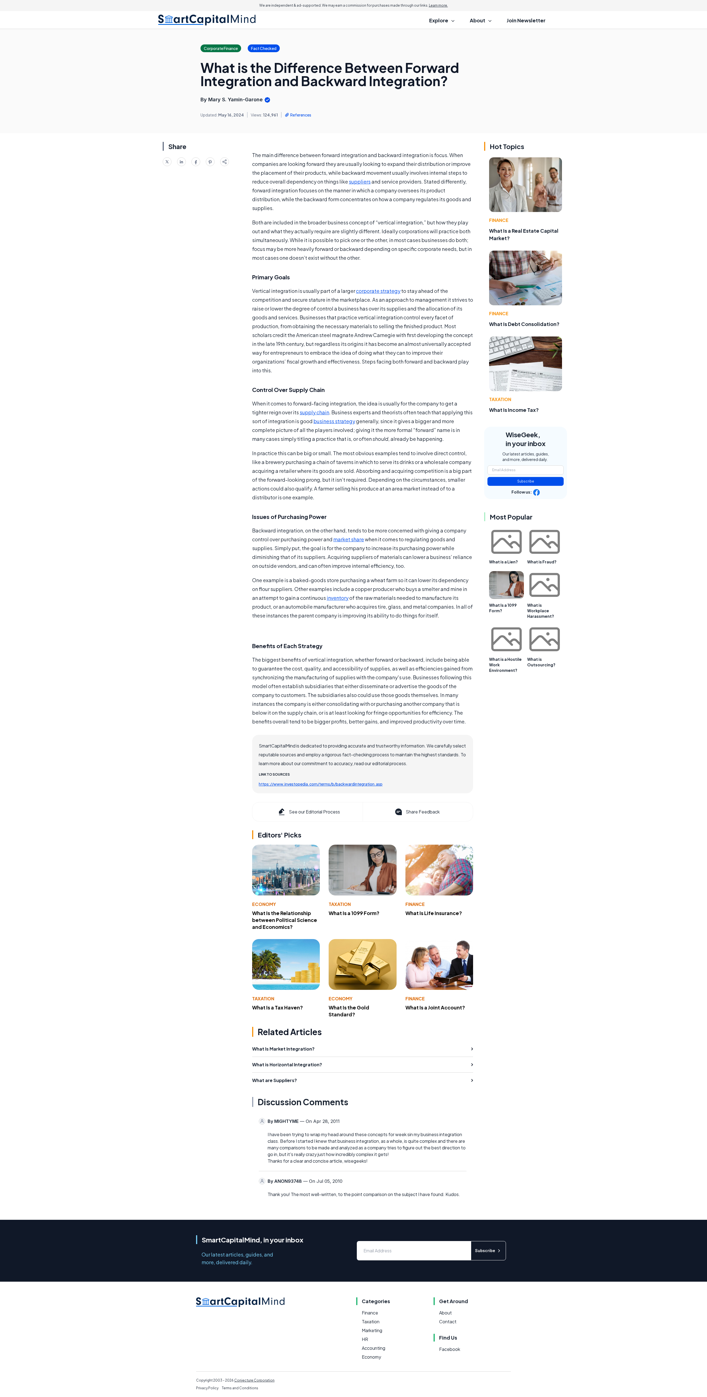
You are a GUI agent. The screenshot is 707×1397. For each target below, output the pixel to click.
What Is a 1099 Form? (354, 913)
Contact (448, 1321)
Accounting (373, 1348)
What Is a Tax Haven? (277, 1007)
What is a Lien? (503, 561)
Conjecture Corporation (254, 1380)
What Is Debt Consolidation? (524, 324)
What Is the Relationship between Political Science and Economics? (284, 920)
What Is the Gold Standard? (349, 1010)
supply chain (314, 412)
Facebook (449, 1349)
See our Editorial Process (314, 812)
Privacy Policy (207, 1388)
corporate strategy (378, 291)
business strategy (334, 421)
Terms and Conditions (240, 1388)
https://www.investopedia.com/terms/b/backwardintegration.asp (320, 783)
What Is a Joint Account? (435, 1007)
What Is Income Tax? (514, 410)
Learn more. (438, 5)
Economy (264, 904)
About (445, 1313)
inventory (338, 598)
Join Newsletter (526, 20)
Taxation (340, 904)
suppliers (360, 181)
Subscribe (525, 481)
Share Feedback (423, 812)
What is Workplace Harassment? (540, 611)
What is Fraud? (541, 561)
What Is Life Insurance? (433, 913)
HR (365, 1339)
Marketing (372, 1330)
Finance (415, 904)
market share (348, 539)
